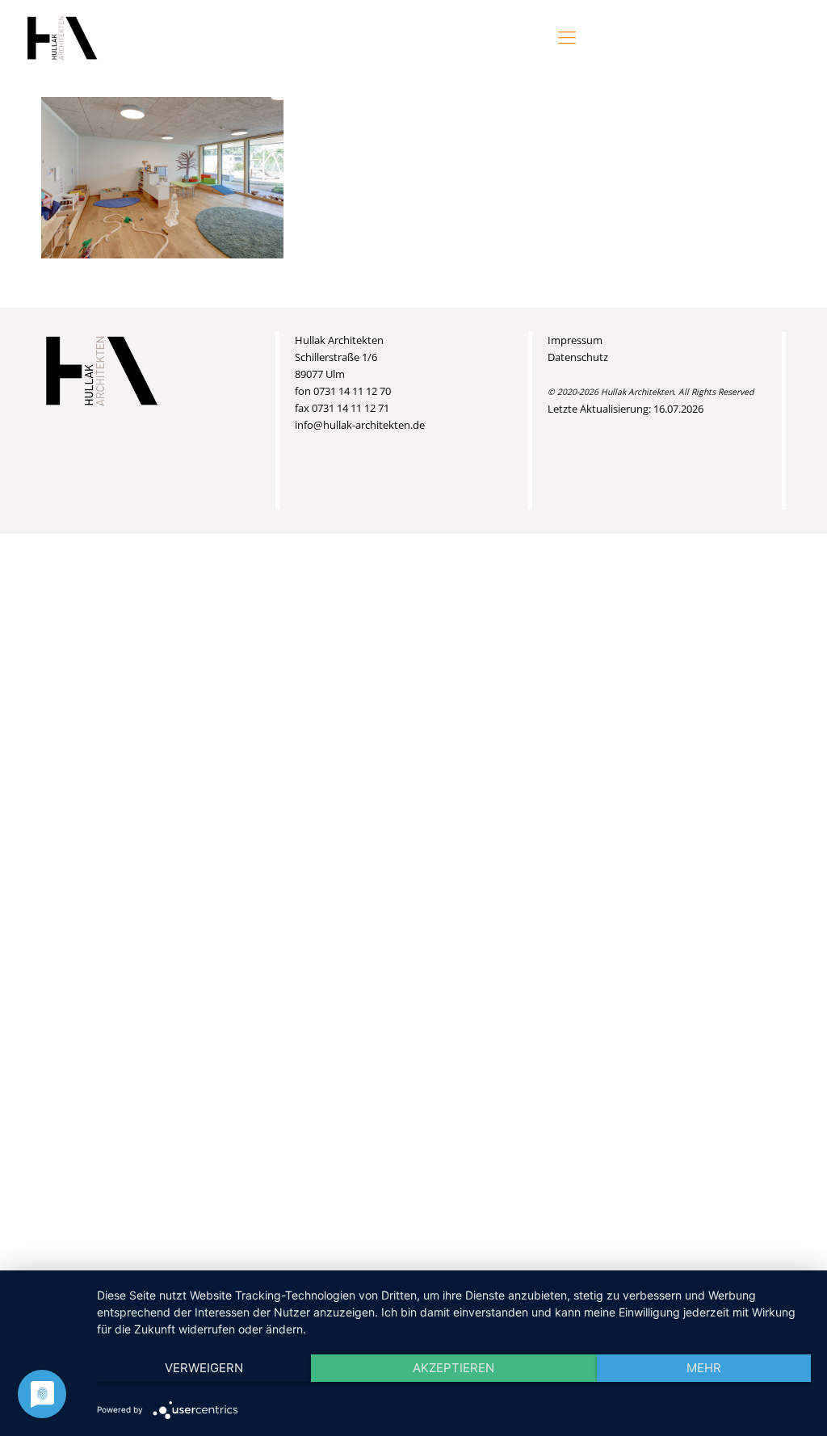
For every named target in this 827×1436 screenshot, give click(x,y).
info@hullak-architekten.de (360, 425)
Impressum (575, 340)
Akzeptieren (453, 1367)
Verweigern (204, 1367)
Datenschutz (578, 357)
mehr (703, 1367)
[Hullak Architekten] (62, 36)
